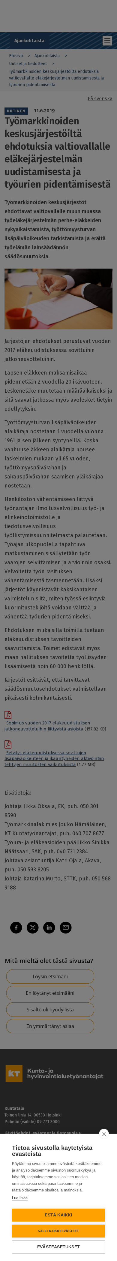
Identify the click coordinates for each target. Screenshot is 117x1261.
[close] (104, 1134)
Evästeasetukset (58, 1247)
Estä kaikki (58, 1215)
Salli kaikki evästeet (58, 1231)
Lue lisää (20, 1198)
